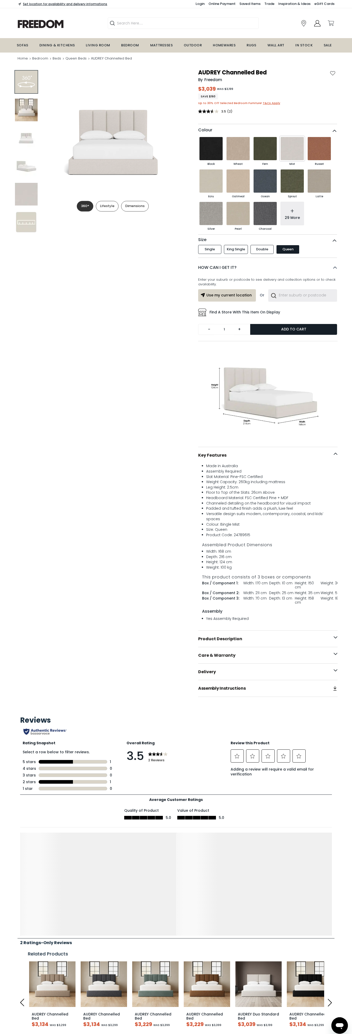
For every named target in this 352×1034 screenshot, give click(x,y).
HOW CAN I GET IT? (217, 267)
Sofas (22, 45)
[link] (303, 23)
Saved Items (250, 3)
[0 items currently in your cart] (330, 23)
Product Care (29, 995)
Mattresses (161, 45)
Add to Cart (293, 329)
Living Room (98, 45)
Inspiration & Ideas (294, 3)
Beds (57, 58)
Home (23, 58)
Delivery (207, 672)
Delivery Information (35, 978)
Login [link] (200, 3)
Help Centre (28, 1003)
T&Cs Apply (271, 103)
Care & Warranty (217, 655)
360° (85, 205)
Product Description (220, 639)
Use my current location (229, 295)
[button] (267, 267)
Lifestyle (107, 205)
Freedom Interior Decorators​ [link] (263, 1021)
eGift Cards (324, 3)
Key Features (212, 455)
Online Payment (222, 3)
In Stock (304, 45)
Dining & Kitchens (57, 45)
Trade (269, 3)
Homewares (224, 45)
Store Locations (31, 1023)
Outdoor (193, 45)
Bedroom (130, 45)
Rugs (251, 45)
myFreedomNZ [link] (142, 1021)
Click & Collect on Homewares (44, 987)
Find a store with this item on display (244, 312)
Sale (328, 45)
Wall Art (275, 45)
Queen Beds (76, 58)
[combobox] (302, 295)
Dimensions (135, 205)
